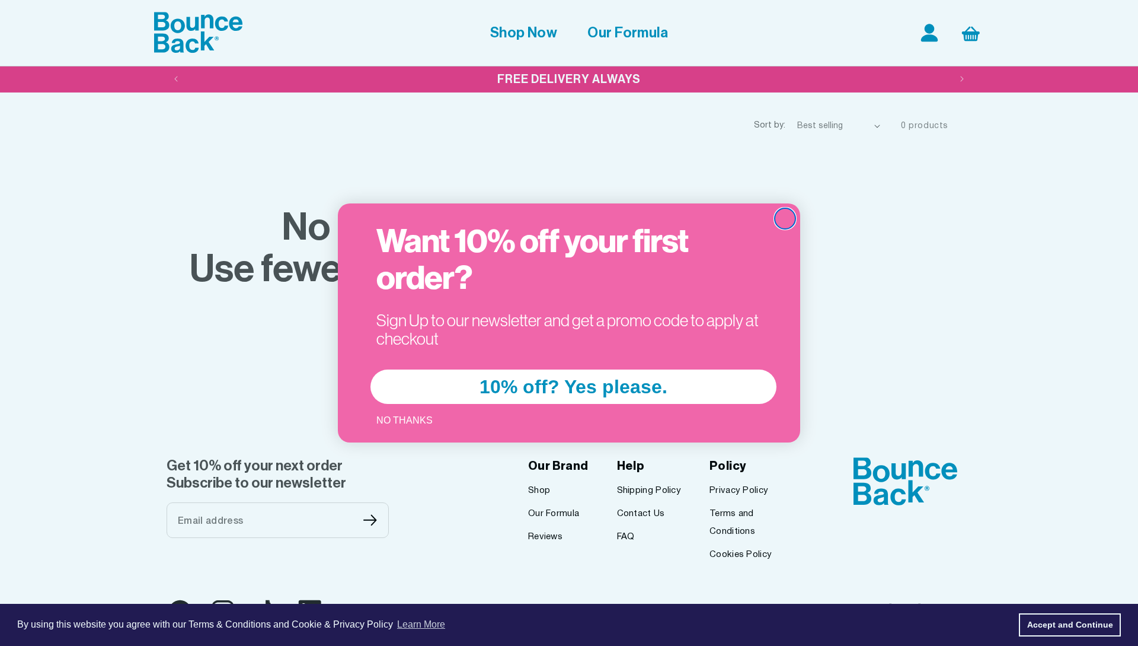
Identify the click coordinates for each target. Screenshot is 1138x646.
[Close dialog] (785, 218)
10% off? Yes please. (573, 386)
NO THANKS (404, 420)
